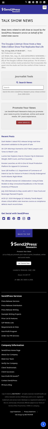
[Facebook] (29, 1)
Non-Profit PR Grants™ (10, 376)
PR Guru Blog (6, 385)
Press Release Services (10, 301)
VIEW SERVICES (24, 122)
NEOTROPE (15, 394)
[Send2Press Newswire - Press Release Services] (11, 11)
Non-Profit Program (9, 331)
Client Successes (7, 372)
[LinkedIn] (36, 1)
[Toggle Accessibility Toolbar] (43, 424)
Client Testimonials (8, 367)
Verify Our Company (9, 363)
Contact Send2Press (9, 380)
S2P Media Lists (7, 322)
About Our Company (9, 354)
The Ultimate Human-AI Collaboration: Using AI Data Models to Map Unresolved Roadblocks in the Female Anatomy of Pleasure (22, 184)
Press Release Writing (10, 310)
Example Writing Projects (11, 314)
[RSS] (44, 1)
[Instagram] (40, 1)
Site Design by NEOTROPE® (24, 415)
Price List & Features (9, 318)
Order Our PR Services (10, 336)
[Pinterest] (33, 1)
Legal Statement (15, 412)
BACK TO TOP (24, 234)
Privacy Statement (29, 412)
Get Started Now (24, 263)
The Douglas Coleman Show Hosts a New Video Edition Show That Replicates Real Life (22, 45)
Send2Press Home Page (10, 350)
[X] (3, 218)
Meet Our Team (7, 359)
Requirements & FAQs (10, 327)
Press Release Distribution (11, 305)
